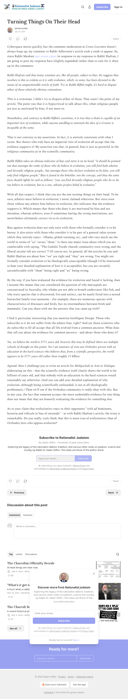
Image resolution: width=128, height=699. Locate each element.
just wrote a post (46, 56)
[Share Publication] (89, 7)
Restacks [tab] (27, 515)
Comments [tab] (14, 515)
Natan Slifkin (21, 28)
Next (111, 492)
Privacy (62, 676)
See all (13, 628)
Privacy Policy (87, 631)
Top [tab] (11, 554)
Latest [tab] (19, 554)
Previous (19, 492)
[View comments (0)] (18, 39)
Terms (71, 676)
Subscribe (102, 6)
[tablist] (20, 515)
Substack (48, 692)
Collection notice (84, 676)
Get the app (79, 684)
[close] (93, 573)
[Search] (83, 7)
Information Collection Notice (63, 631)
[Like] (10, 39)
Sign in (118, 6)
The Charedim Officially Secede (30, 563)
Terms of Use (79, 627)
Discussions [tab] (31, 554)
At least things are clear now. (22, 567)
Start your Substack (55, 684)
